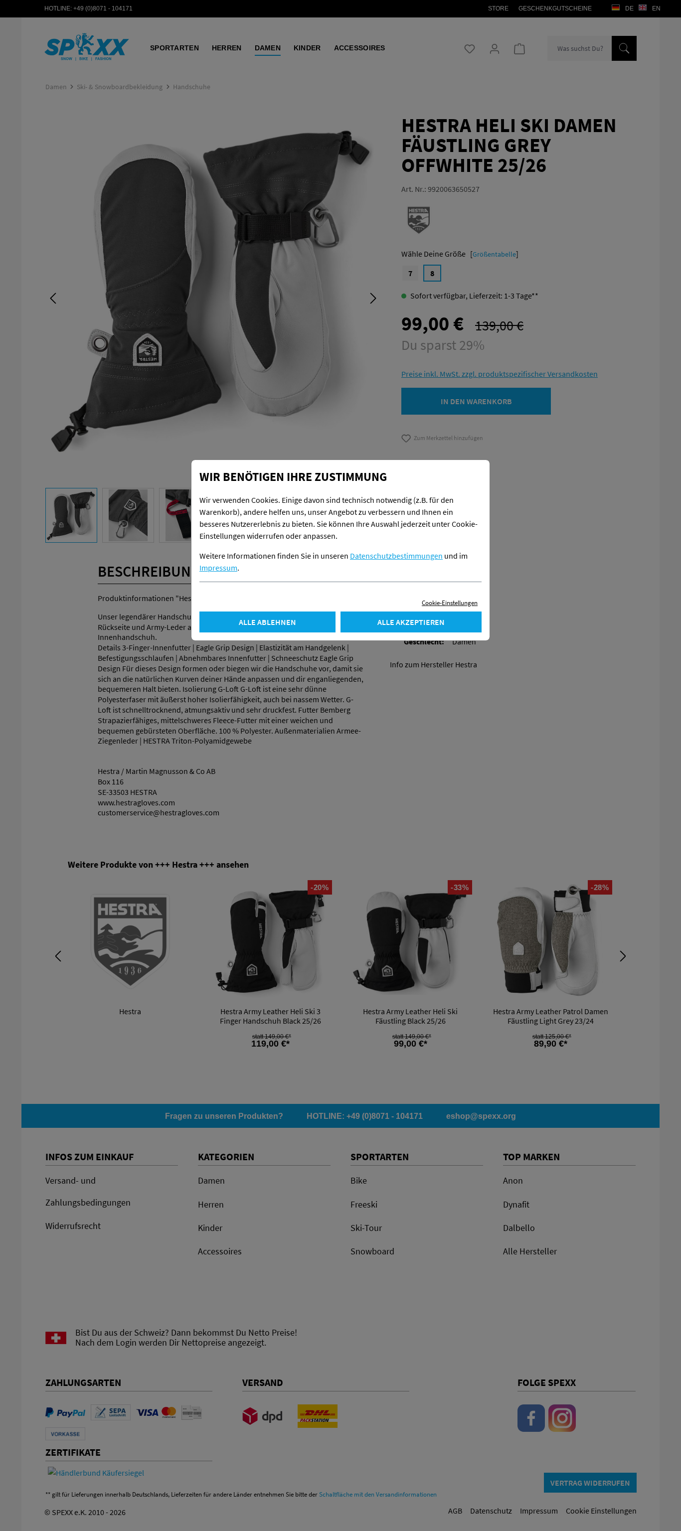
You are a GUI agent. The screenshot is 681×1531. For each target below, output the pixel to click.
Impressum (218, 568)
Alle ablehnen (267, 622)
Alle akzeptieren (411, 622)
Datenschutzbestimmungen (396, 556)
